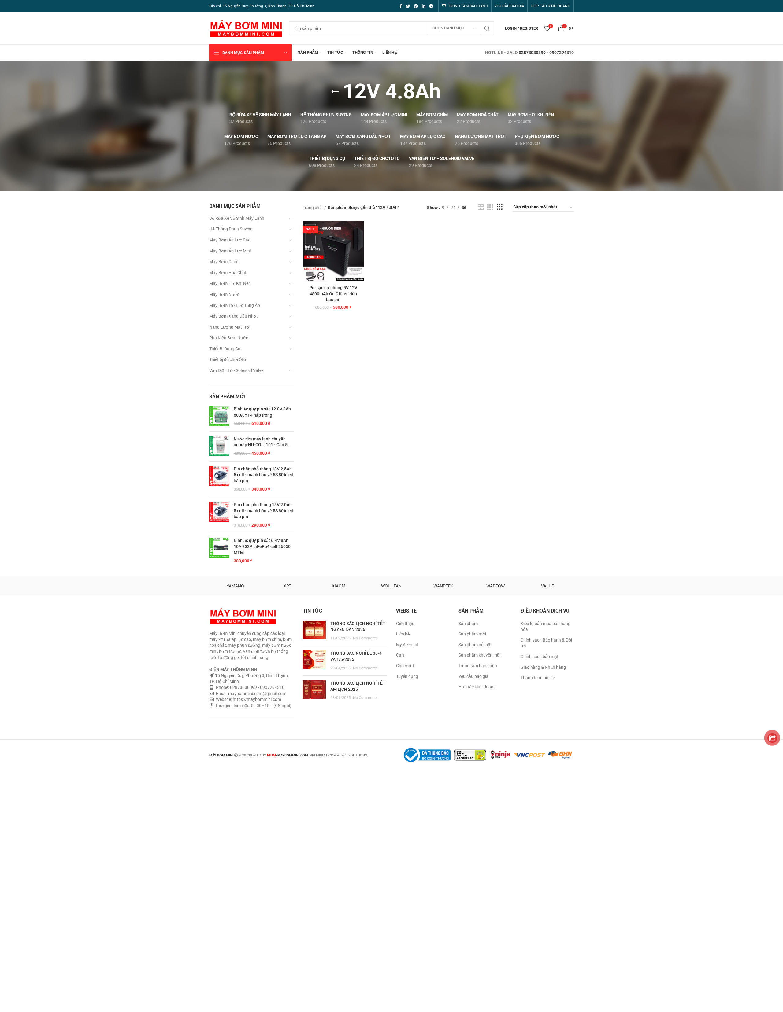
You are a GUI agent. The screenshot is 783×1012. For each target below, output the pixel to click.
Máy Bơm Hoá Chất (228, 272)
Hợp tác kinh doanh (477, 686)
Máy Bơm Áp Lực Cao (229, 239)
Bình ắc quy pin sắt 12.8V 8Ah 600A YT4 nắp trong (262, 412)
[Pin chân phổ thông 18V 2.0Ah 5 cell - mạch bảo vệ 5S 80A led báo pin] (219, 515)
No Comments (365, 638)
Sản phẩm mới (472, 633)
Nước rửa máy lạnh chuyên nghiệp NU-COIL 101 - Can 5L (262, 441)
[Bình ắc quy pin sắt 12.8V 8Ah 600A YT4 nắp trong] (219, 416)
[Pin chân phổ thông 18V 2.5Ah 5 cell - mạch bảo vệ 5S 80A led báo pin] (219, 479)
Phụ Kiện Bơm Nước (228, 337)
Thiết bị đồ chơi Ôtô (227, 359)
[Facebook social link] (401, 6)
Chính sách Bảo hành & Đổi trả (546, 643)
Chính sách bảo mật (539, 656)
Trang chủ (313, 207)
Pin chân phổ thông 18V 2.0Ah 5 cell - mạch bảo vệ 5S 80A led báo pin (263, 510)
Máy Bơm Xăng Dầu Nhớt (233, 316)
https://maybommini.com (256, 699)
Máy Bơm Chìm (223, 261)
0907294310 (561, 52)
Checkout (405, 665)
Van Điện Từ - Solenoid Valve (236, 370)
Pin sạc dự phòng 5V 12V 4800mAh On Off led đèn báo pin (333, 293)
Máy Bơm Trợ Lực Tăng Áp (234, 305)
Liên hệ (403, 633)
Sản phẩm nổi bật (475, 644)
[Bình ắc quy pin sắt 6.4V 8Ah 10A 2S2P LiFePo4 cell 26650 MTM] (219, 551)
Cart (400, 655)
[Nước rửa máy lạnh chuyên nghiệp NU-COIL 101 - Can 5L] (219, 446)
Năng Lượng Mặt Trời (229, 327)
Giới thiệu (405, 623)
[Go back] (335, 92)
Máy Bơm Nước (224, 294)
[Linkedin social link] (423, 6)
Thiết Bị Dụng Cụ (224, 348)
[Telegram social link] (431, 6)
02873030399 (532, 52)
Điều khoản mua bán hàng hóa (545, 626)
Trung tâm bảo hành (477, 665)
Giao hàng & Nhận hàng (543, 667)
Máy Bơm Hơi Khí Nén (230, 283)
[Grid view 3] (490, 207)
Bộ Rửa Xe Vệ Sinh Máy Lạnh (236, 218)
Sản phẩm (468, 623)
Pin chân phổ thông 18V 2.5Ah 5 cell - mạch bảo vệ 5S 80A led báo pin (263, 474)
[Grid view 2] (481, 207)
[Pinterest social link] (416, 6)
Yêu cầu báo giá (473, 676)
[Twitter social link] (408, 6)
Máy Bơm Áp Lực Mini (230, 250)
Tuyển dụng (407, 676)
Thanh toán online (538, 677)
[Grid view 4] (500, 207)
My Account (407, 644)
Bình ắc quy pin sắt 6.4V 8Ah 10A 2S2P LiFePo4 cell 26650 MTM (262, 546)
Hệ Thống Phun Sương (231, 228)
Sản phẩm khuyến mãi (479, 655)
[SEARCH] (487, 28)
